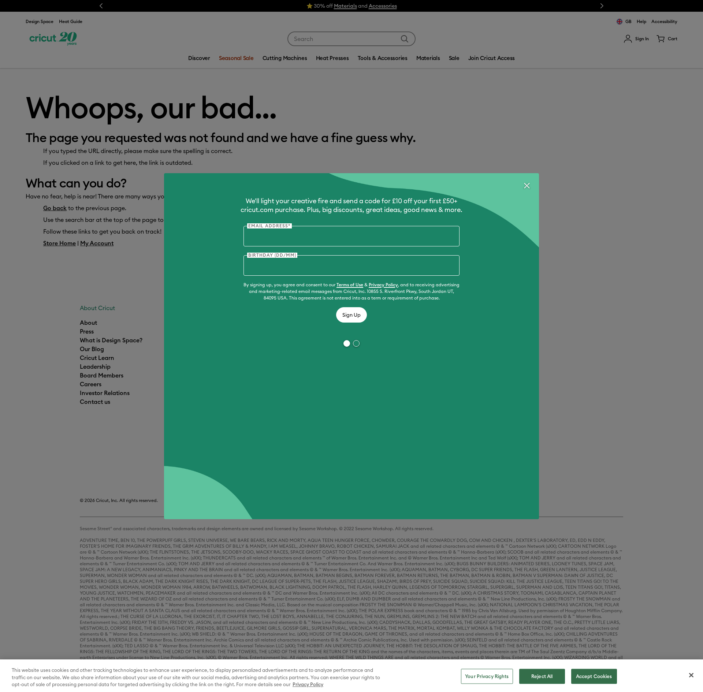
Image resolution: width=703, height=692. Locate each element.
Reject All (542, 676)
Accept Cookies (594, 676)
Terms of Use (349, 284)
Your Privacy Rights (487, 676)
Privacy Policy (383, 284)
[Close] (526, 185)
